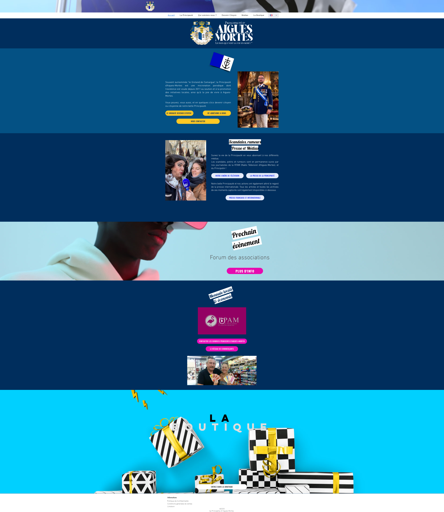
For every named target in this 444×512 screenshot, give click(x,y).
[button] (186, 15)
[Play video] (222, 321)
